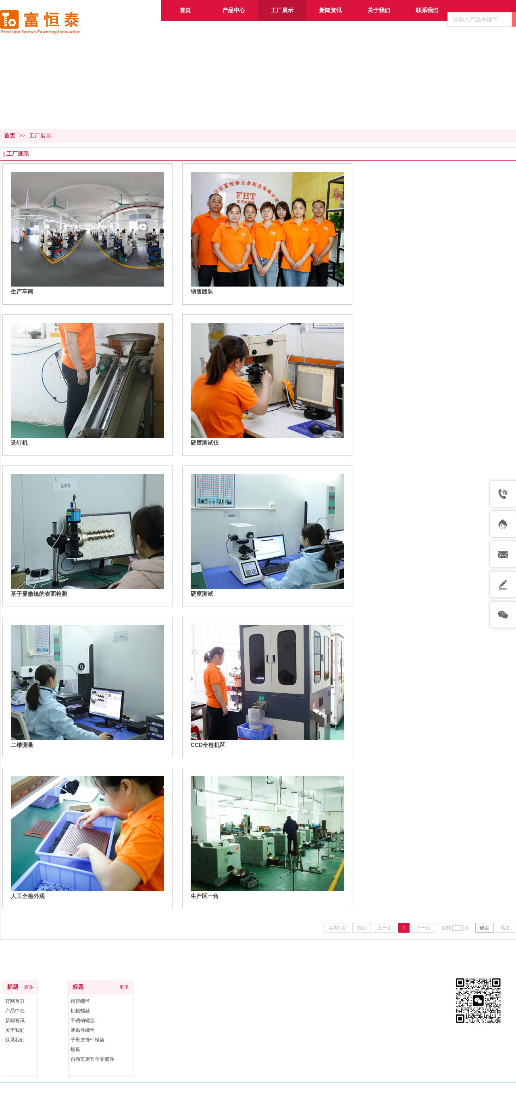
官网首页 (15, 1001)
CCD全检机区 (208, 745)
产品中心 (15, 1011)
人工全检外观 (28, 896)
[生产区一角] (267, 833)
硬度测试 (202, 593)
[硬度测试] (267, 531)
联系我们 (15, 1040)
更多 (28, 987)
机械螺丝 (80, 1011)
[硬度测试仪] (267, 380)
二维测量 (22, 745)
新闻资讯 (15, 1020)
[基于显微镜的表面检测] (87, 531)
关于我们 (15, 1030)
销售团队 (202, 291)
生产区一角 (205, 896)
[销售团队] (267, 229)
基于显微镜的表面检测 (39, 593)
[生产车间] (87, 229)
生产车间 (22, 291)
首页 (9, 136)
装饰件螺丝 (83, 1030)
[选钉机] (87, 380)
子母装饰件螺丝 (87, 1040)
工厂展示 (40, 136)
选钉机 (19, 442)
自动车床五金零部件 (92, 1059)
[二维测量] (87, 682)
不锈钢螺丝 (83, 1020)
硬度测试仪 (205, 442)
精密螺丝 (80, 1001)
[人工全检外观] (87, 833)
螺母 (75, 1049)
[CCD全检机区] (267, 682)
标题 (13, 987)
